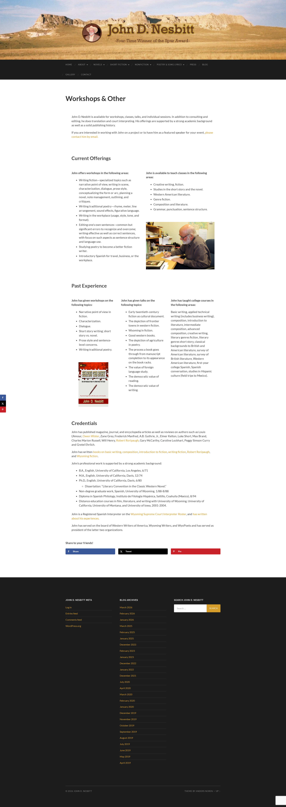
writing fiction (177, 452)
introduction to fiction (153, 452)
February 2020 (127, 700)
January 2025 (127, 638)
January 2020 (127, 706)
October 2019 (127, 725)
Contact (86, 74)
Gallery (70, 74)
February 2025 (127, 632)
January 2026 (127, 619)
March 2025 (126, 625)
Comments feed (74, 619)
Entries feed (72, 613)
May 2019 (125, 756)
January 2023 (127, 657)
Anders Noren (204, 791)
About (81, 64)
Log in (69, 607)
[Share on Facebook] (3, 398)
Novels (98, 64)
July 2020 (125, 681)
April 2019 (125, 762)
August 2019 (126, 737)
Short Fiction (118, 64)
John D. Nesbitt (83, 791)
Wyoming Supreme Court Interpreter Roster (158, 514)
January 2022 (127, 669)
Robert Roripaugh (127, 440)
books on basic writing (107, 452)
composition (130, 452)
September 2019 (128, 731)
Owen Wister (91, 436)
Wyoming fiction (87, 456)
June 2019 (125, 750)
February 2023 (127, 650)
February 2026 (127, 613)
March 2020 (126, 694)
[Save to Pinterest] (3, 409)
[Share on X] (3, 404)
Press (193, 64)
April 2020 (125, 688)
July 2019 (125, 744)
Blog (205, 64)
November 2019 (128, 719)
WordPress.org (73, 625)
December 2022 (128, 663)
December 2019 (128, 712)
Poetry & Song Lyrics (169, 64)
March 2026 (126, 607)
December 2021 (128, 675)
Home (69, 64)
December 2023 (128, 644)
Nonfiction (142, 64)
